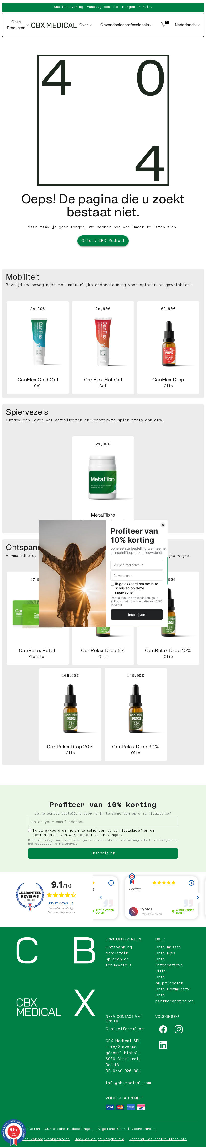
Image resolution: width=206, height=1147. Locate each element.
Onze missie (168, 947)
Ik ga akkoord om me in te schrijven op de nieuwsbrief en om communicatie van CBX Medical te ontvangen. (94, 833)
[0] (163, 25)
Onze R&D (165, 953)
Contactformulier (125, 1029)
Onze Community (172, 989)
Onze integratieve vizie (169, 965)
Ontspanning (119, 947)
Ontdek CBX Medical (103, 241)
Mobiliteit (117, 953)
